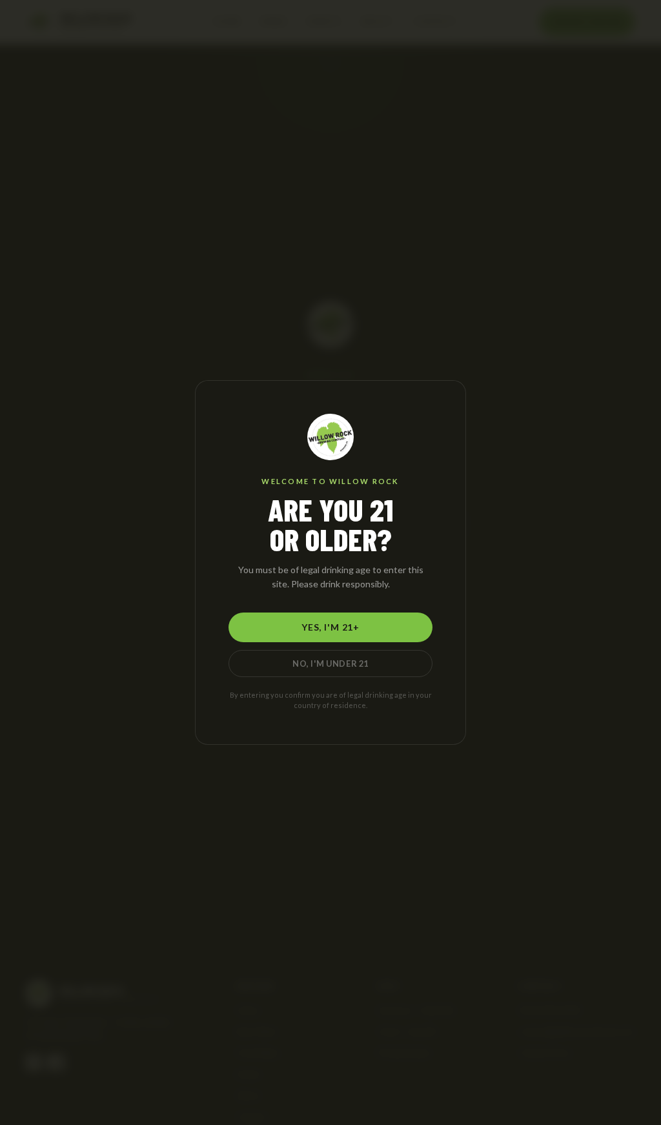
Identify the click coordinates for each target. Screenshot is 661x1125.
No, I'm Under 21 (330, 663)
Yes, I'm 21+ (330, 627)
